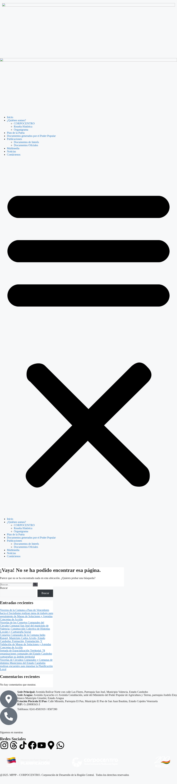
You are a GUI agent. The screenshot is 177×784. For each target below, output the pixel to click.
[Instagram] (4, 745)
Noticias (11, 151)
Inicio (10, 117)
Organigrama (21, 129)
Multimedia (13, 148)
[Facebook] (32, 745)
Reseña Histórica (23, 126)
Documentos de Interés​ (26, 142)
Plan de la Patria (16, 132)
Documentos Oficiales (26, 145)
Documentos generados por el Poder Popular (31, 135)
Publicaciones (14, 139)
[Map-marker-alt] (51, 745)
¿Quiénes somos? (16, 120)
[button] (88, 337)
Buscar (4, 587)
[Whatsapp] (60, 745)
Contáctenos (13, 154)
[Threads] (13, 745)
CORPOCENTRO (24, 123)
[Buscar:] (16, 584)
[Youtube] (41, 745)
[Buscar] (35, 584)
